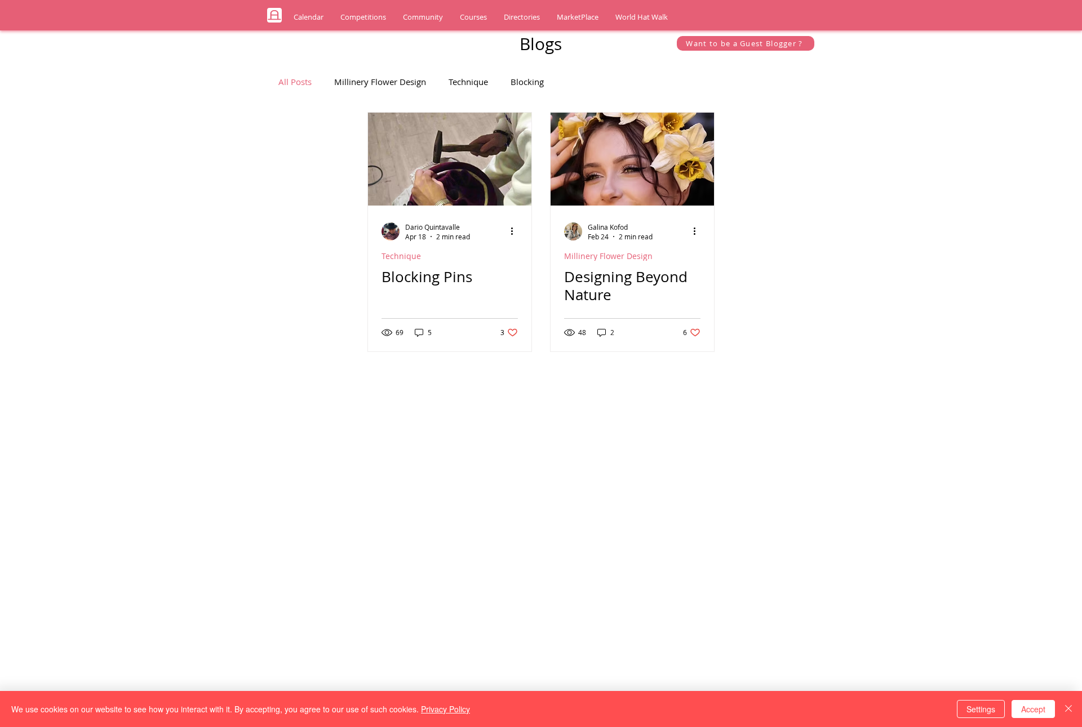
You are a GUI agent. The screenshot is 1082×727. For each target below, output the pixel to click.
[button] (308, 17)
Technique (468, 81)
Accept (1033, 709)
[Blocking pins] (449, 159)
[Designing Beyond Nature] (632, 159)
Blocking (527, 81)
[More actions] (516, 231)
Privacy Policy (445, 709)
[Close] (1068, 709)
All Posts (295, 81)
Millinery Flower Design (380, 81)
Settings (980, 709)
